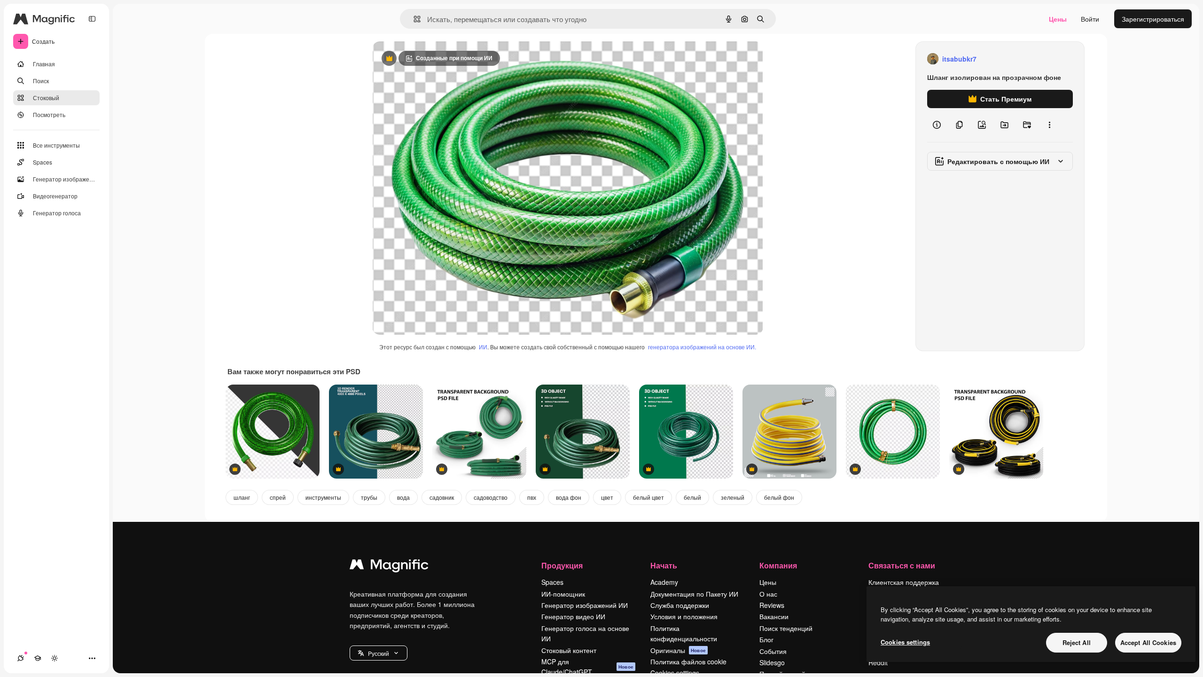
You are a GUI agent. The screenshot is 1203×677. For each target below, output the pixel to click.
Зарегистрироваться (1153, 19)
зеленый (732, 497)
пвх (531, 497)
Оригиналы (678, 650)
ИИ (483, 347)
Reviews (771, 605)
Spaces (552, 582)
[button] (378, 653)
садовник (442, 497)
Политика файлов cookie (688, 661)
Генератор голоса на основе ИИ (585, 633)
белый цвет (648, 497)
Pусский (378, 653)
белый (692, 497)
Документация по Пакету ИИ (694, 593)
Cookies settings (905, 642)
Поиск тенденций (785, 628)
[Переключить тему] (54, 658)
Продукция (562, 565)
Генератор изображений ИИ (584, 605)
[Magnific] (389, 566)
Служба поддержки (679, 605)
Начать (663, 565)
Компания (778, 565)
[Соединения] (20, 658)
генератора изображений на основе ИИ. (702, 347)
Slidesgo (772, 662)
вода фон (568, 497)
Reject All (1076, 642)
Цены (1058, 19)
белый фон (779, 497)
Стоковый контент (568, 650)
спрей (278, 497)
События (773, 651)
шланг (242, 497)
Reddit (878, 662)
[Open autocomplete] (413, 19)
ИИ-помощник (563, 593)
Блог (766, 639)
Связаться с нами (901, 565)
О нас (768, 593)
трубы (369, 497)
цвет (607, 497)
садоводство (491, 497)
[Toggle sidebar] (92, 18)
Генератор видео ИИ (573, 616)
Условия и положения (684, 616)
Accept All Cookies (1148, 642)
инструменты (323, 497)
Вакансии (774, 616)
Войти (1090, 19)
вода (403, 497)
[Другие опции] (1049, 125)
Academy (664, 582)
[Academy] (37, 658)
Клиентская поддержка (903, 582)
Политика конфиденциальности (683, 633)
